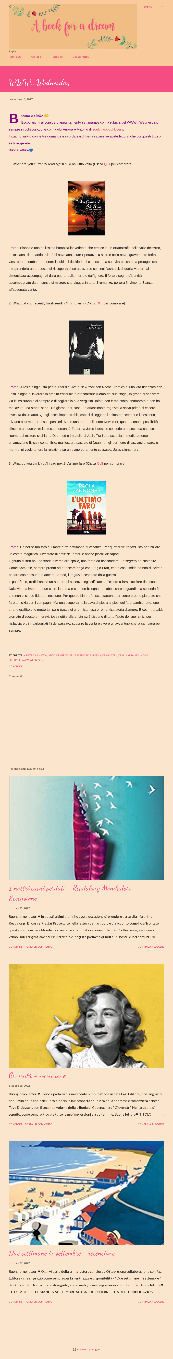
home (144, 655)
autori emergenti (60, 655)
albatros (29, 655)
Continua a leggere (151, 946)
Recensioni (57, 56)
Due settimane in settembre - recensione (62, 1252)
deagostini (109, 655)
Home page (15, 56)
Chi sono (36, 56)
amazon (42, 655)
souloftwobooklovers (108, 129)
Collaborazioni (81, 56)
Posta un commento (38, 946)
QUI (107, 164)
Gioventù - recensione (37, 1075)
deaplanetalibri (129, 655)
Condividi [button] (15, 666)
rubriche (15, 660)
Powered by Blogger (89, 1349)
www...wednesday (33, 660)
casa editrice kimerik (87, 655)
